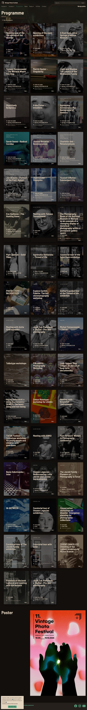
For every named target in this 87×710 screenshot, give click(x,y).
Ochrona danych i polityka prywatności (24, 705)
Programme (19, 6)
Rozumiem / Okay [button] (12, 706)
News (26, 6)
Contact (44, 6)
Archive (38, 6)
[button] (4, 6)
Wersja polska (82, 6)
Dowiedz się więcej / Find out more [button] (10, 703)
